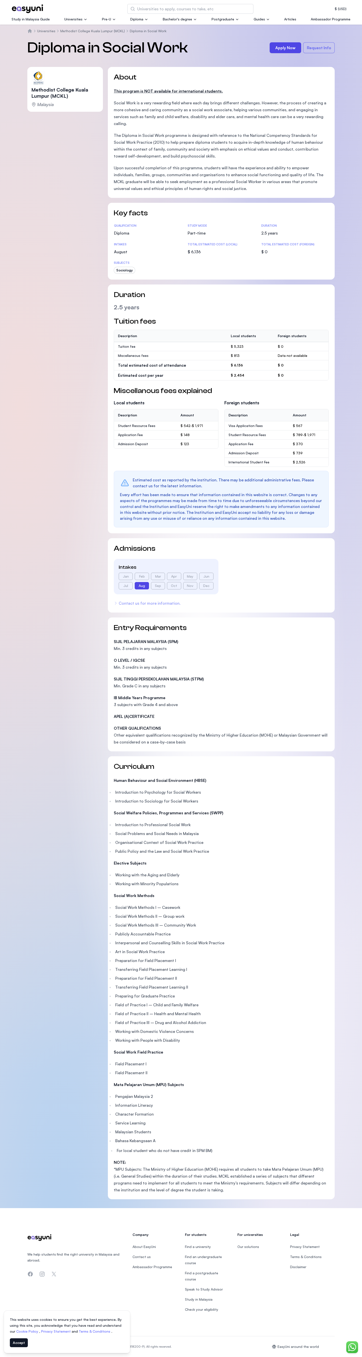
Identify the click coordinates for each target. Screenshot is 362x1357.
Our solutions (248, 1247)
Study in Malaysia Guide (31, 19)
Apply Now (285, 47)
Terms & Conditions (95, 1331)
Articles (290, 19)
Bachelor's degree (177, 19)
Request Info (319, 47)
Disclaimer (298, 1267)
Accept (19, 1343)
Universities (73, 19)
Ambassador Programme (330, 19)
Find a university (198, 1247)
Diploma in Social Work (148, 31)
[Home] (29, 31)
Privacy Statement (56, 1331)
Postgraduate (223, 19)
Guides (259, 19)
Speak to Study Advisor (204, 1289)
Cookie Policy (27, 1331)
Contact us (141, 1257)
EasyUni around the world (298, 1346)
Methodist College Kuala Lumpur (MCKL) (92, 31)
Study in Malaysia (199, 1299)
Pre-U (106, 19)
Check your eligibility (201, 1309)
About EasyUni (144, 1247)
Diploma (136, 19)
